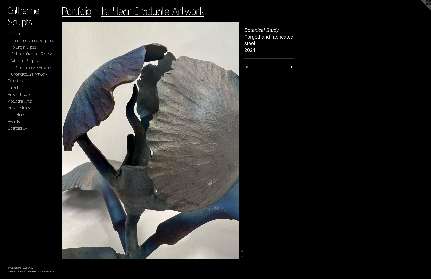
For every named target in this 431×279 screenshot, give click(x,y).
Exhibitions (15, 80)
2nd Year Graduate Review (31, 53)
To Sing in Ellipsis (23, 47)
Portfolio (14, 33)
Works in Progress (25, 60)
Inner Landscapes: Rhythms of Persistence (34, 40)
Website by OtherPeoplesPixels (31, 271)
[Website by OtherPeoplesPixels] (421, 10)
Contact (13, 87)
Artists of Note (19, 94)
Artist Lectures (19, 107)
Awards (14, 121)
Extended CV (17, 128)
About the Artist (20, 101)
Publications (16, 114)
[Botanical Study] (150, 140)
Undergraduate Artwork (29, 74)
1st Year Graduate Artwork (31, 67)
